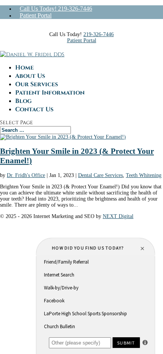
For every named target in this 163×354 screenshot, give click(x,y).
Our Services (36, 84)
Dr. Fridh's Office (26, 175)
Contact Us (34, 109)
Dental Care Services (100, 175)
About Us (30, 76)
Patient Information (50, 92)
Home (24, 67)
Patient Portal (36, 15)
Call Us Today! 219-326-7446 (56, 8)
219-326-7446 (98, 34)
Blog (23, 101)
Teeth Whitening (143, 175)
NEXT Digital (118, 216)
